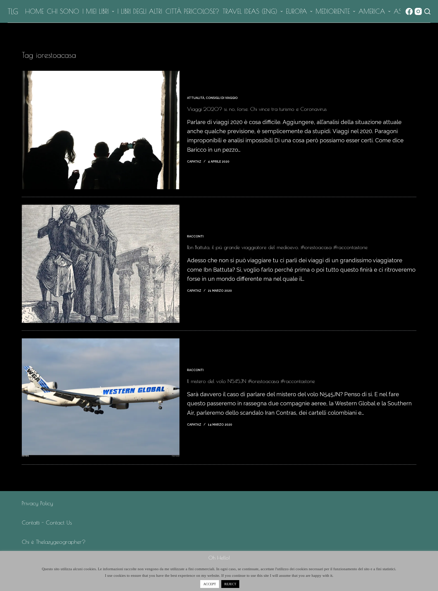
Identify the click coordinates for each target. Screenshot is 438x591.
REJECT (230, 584)
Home (34, 11)
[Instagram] (418, 11)
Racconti (195, 236)
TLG (13, 11)
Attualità (195, 98)
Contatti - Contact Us (47, 522)
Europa (296, 11)
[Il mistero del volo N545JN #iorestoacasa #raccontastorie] (100, 397)
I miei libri (95, 11)
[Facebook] (409, 11)
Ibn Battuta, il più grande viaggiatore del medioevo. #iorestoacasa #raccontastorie (277, 247)
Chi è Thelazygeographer (52, 541)
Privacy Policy (37, 503)
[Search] (427, 11)
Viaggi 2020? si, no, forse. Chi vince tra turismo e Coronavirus (257, 109)
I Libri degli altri (139, 11)
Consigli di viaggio (222, 98)
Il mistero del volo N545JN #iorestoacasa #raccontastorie (251, 381)
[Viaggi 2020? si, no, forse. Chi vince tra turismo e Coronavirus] (100, 130)
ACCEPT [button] (209, 584)
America (371, 11)
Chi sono (63, 11)
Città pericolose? (192, 11)
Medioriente (333, 11)
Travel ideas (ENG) (250, 11)
